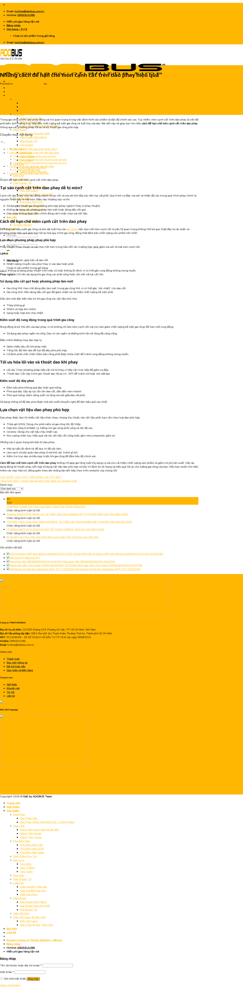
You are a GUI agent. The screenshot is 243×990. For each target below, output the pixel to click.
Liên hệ (11, 696)
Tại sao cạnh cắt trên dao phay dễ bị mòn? (33, 149)
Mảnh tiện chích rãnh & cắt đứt (39, 830)
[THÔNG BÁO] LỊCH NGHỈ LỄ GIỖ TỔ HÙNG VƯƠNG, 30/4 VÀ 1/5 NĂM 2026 (55, 529)
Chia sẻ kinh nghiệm (9, 66)
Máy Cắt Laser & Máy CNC (29, 917)
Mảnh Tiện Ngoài (30, 833)
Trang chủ (13, 87)
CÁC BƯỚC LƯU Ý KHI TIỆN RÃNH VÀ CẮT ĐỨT (30, 477)
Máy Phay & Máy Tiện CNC (36, 925)
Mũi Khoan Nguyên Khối (34, 133)
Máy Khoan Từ (22, 183)
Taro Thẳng (27, 868)
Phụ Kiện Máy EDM (32, 849)
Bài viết (12, 217)
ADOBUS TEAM (58, 84)
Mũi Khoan (19, 130)
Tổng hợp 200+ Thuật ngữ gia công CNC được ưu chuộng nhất (38, 481)
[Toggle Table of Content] (2, 143)
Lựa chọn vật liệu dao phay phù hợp (29, 173)
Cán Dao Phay (28, 111)
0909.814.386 (26, 15)
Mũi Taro (18, 860)
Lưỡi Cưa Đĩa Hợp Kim (33, 891)
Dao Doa (18, 175)
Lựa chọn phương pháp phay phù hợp (36, 156)
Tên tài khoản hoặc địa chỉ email (21, 965)
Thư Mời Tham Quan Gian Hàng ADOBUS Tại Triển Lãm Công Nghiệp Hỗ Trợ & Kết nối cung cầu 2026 (69, 522)
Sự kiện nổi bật (22, 225)
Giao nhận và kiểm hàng (20, 670)
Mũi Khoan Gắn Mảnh (33, 137)
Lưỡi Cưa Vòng (28, 894)
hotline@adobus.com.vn (29, 11)
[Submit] (8, 250)
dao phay (71, 229)
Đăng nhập (33, 979)
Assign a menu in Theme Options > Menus (34, 940)
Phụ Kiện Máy (21, 841)
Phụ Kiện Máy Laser (32, 852)
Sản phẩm (13, 95)
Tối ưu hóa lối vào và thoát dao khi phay (31, 166)
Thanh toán (13, 659)
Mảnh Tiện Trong (31, 837)
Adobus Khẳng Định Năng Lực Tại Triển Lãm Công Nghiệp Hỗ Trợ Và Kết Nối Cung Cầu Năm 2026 (67, 514)
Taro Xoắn (26, 871)
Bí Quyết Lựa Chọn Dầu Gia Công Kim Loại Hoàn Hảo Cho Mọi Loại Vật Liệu (52, 537)
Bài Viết (12, 928)
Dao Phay (19, 99)
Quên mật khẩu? (10, 985)
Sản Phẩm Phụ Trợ (25, 856)
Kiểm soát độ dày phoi (28, 169)
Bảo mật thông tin (17, 662)
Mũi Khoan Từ (28, 141)
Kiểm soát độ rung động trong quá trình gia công (42, 163)
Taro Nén (26, 864)
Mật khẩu (7, 972)
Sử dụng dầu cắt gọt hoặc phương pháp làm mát (42, 159)
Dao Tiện (18, 114)
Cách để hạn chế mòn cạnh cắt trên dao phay (34, 152)
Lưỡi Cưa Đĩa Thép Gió (33, 887)
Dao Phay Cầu (28, 107)
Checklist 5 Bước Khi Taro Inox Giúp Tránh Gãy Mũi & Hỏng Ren (46, 506)
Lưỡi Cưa (18, 883)
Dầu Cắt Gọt (21, 913)
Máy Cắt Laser (29, 191)
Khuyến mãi (13, 688)
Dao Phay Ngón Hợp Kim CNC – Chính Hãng (47, 103)
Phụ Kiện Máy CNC (31, 202)
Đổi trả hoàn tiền (16, 666)
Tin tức (22, 66)
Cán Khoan (26, 145)
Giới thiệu (13, 91)
